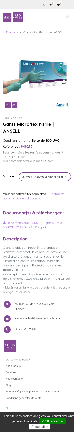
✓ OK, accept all (52, 421)
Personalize (39, 426)
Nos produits (13, 365)
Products (12, 32)
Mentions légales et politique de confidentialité (33, 391)
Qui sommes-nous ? (18, 359)
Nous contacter (15, 378)
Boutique (11, 372)
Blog (8, 385)
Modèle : (9, 176)
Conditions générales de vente (23, 397)
